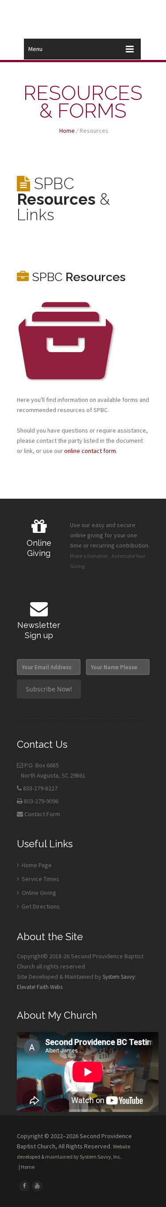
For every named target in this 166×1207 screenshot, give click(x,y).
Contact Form (42, 814)
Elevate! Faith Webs (39, 987)
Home (67, 131)
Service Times (39, 879)
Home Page (36, 865)
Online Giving (38, 893)
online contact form (90, 451)
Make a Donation (89, 555)
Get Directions (40, 906)
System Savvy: (119, 977)
